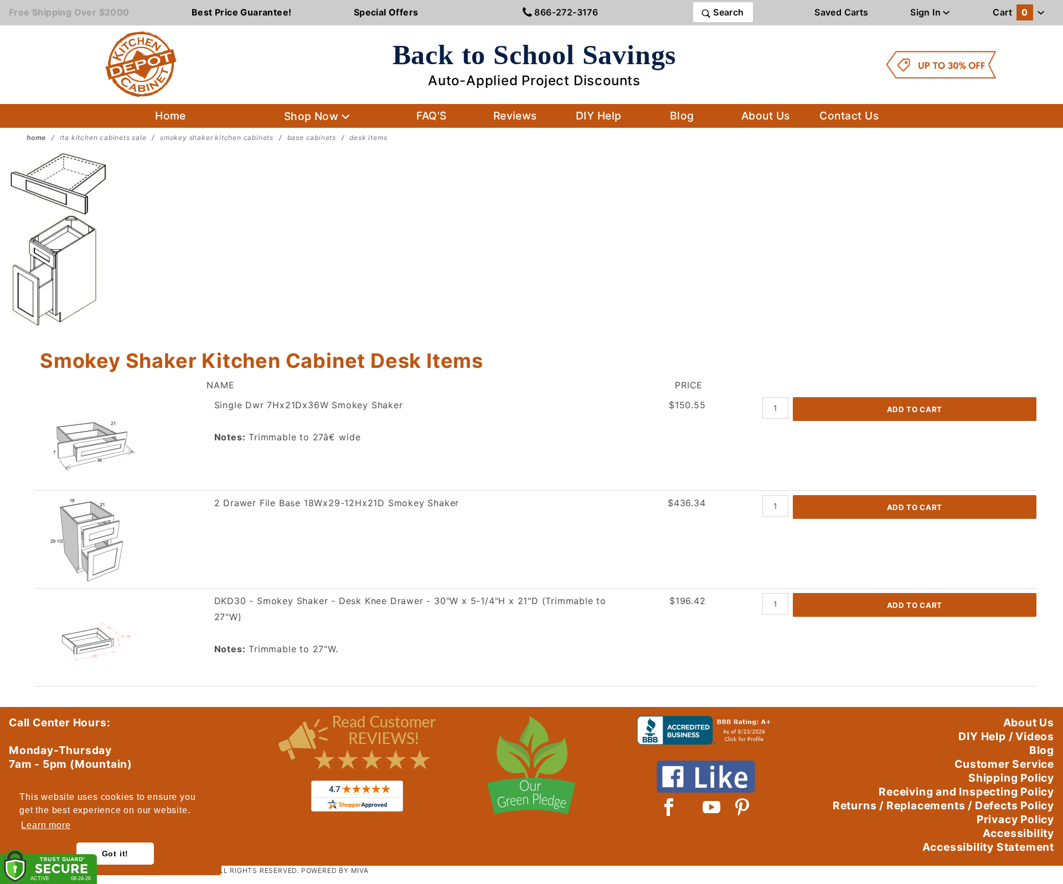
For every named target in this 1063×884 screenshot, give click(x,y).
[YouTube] (712, 807)
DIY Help (599, 115)
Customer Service (1004, 764)
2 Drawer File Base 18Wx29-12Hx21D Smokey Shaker (337, 502)
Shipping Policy (1011, 777)
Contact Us (849, 115)
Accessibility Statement (988, 847)
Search (727, 12)
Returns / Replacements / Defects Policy (943, 805)
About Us (765, 115)
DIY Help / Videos (1006, 736)
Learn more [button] (45, 825)
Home (170, 115)
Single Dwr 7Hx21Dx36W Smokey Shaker (308, 404)
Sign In (926, 12)
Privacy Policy (1015, 819)
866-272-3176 (565, 12)
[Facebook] (669, 807)
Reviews (515, 115)
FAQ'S (431, 115)
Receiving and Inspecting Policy (966, 791)
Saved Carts (841, 12)
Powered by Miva (335, 870)
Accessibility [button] (1018, 833)
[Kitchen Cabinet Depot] (141, 63)
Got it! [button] (115, 853)
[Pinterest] (742, 807)
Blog (682, 115)
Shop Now (313, 116)
